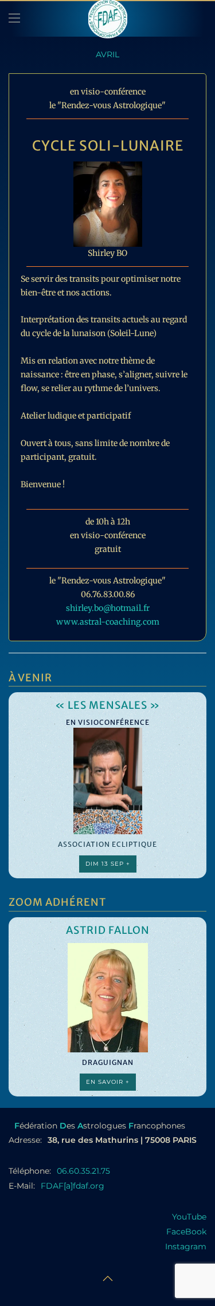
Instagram (185, 1246)
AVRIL (107, 54)
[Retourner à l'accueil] (107, 18)
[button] (14, 18)
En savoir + (108, 1082)
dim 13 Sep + (107, 863)
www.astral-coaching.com (107, 622)
